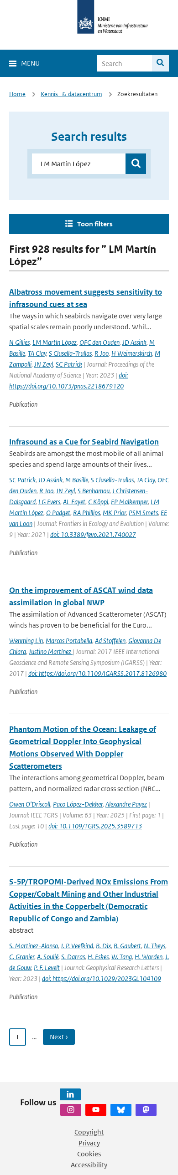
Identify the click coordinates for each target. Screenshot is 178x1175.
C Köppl (98, 501)
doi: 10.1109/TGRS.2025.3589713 (95, 826)
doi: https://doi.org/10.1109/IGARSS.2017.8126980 (97, 673)
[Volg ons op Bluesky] (121, 1110)
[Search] (160, 63)
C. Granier (21, 956)
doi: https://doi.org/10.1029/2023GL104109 (101, 978)
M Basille (76, 479)
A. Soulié (47, 956)
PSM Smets (143, 512)
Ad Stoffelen (110, 640)
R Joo (101, 353)
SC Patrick (69, 364)
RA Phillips (86, 512)
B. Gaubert (127, 945)
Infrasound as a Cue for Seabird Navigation (84, 442)
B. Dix (103, 945)
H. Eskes (98, 956)
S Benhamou (94, 490)
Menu (30, 63)
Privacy (89, 1143)
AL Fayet (74, 501)
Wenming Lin (26, 640)
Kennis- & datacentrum (71, 94)
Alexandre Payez (126, 804)
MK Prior (114, 512)
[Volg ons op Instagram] (70, 1110)
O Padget (58, 512)
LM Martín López (54, 342)
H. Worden (148, 956)
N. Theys (154, 945)
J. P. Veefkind (77, 945)
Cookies (89, 1153)
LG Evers (49, 501)
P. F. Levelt (47, 967)
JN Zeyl (43, 364)
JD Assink (134, 342)
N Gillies (19, 342)
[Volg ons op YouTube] (96, 1110)
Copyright (89, 1132)
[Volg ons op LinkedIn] (70, 1094)
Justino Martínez (51, 651)
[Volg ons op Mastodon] (146, 1110)
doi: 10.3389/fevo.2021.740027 (93, 534)
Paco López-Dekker (78, 804)
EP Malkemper (129, 501)
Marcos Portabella (69, 640)
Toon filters (95, 224)
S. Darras (73, 956)
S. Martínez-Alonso (33, 945)
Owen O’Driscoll (29, 804)
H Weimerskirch (131, 353)
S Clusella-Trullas (70, 353)
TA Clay (37, 353)
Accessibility (89, 1164)
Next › (59, 1036)
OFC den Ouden (99, 342)
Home (17, 94)
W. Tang (121, 956)
